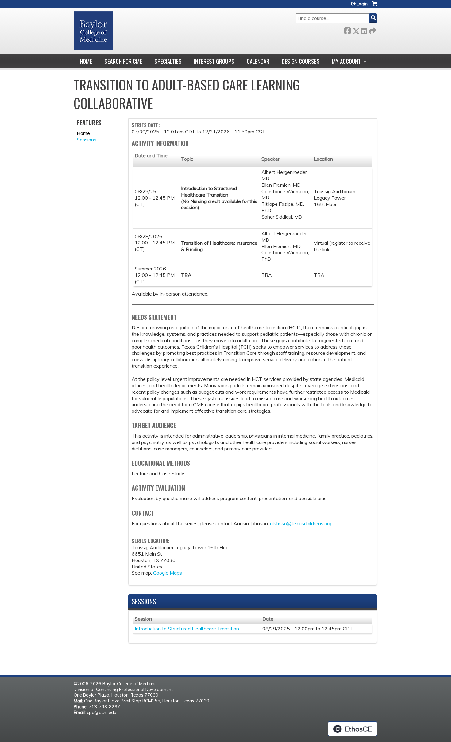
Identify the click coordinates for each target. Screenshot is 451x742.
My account (346, 61)
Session (143, 619)
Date (267, 619)
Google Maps (167, 573)
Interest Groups (214, 61)
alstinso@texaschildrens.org (300, 523)
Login (362, 4)
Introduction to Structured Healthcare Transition (187, 628)
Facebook (347, 29)
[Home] (93, 31)
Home (86, 61)
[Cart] (374, 6)
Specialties (168, 61)
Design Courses (301, 61)
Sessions (86, 139)
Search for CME (123, 61)
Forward (372, 29)
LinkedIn (364, 29)
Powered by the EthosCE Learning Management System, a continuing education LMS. (352, 728)
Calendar (258, 61)
